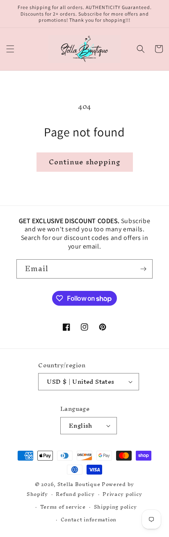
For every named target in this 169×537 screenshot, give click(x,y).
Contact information (88, 519)
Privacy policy (122, 494)
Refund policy (75, 494)
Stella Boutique (79, 484)
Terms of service (63, 507)
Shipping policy (115, 507)
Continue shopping (85, 162)
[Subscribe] (143, 269)
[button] (10, 49)
